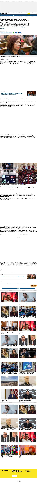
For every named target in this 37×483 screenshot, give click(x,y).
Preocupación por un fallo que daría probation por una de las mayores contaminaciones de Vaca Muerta (9, 386)
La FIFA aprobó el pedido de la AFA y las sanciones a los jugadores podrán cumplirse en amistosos (9, 456)
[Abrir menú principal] (36, 13)
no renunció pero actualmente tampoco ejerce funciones (12, 186)
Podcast (20, 15)
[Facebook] (15, 32)
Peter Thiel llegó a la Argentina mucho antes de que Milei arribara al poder (9, 303)
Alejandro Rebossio (3, 387)
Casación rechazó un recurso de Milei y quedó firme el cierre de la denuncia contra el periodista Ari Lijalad (27, 303)
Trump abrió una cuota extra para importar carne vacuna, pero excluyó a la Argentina (9, 400)
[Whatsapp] (13, 32)
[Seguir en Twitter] (25, 471)
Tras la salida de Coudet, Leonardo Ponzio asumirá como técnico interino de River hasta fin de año (27, 400)
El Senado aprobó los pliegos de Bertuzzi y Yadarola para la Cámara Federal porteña (27, 346)
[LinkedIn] (20, 32)
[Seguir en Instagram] (28, 471)
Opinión (10, 15)
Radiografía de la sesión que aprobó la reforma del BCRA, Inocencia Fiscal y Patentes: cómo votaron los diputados (27, 317)
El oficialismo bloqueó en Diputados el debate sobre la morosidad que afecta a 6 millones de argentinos (27, 373)
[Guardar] (21, 32)
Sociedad (7, 15)
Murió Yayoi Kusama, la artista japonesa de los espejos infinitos (27, 456)
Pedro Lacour (2, 333)
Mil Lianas (17, 15)
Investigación (13, 15)
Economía (4, 15)
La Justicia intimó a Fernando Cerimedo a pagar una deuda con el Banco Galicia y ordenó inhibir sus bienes (27, 386)
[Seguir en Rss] (30, 471)
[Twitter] (18, 32)
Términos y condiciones (18, 481)
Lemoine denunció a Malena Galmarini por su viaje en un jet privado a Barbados (9, 317)
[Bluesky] (16, 32)
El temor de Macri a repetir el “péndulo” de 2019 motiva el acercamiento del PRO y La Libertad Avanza (9, 332)
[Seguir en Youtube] (29, 471)
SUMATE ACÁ (15, 475)
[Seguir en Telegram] (27, 471)
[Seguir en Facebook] (26, 471)
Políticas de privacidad (18, 480)
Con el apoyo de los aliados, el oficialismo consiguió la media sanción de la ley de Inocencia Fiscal (27, 359)
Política (2, 15)
